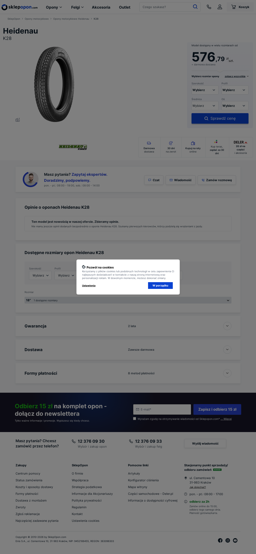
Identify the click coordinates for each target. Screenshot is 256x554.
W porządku (160, 285)
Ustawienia (89, 285)
